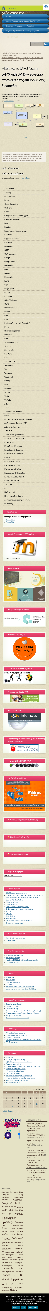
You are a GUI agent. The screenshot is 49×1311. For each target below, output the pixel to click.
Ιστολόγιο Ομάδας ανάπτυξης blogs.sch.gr (20, 1078)
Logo (6, 285)
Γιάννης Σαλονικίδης (13, 1037)
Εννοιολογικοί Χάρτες (12, 461)
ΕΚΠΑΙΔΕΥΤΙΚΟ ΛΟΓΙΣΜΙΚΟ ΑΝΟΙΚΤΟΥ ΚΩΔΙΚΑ (23, 1040)
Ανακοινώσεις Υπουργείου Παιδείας (23, 820)
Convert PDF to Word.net (14, 900)
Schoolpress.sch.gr (12, 342)
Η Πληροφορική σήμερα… (20, 854)
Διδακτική (8, 431)
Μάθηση (7, 488)
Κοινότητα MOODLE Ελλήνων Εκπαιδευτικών (22, 960)
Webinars (8, 373)
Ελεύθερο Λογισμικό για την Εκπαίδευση (20, 987)
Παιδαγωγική (9, 492)
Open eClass (9, 308)
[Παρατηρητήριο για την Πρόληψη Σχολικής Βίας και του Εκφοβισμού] (24, 748)
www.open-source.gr (13, 982)
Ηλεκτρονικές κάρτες (13, 1073)
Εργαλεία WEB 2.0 (11, 481)
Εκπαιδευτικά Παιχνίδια (13, 450)
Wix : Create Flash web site (15, 938)
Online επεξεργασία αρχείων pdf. (17, 907)
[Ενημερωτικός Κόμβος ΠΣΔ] (24, 698)
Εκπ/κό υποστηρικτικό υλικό (15, 1069)
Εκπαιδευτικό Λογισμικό (13, 454)
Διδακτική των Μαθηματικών (15, 438)
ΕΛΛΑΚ (7, 458)
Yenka (6, 396)
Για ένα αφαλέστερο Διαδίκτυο (16, 1035)
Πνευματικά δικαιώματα (13, 496)
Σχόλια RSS (10, 522)
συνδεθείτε (25, 178)
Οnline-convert (11, 940)
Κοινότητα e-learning (13, 958)
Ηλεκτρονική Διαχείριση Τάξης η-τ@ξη (19, 1076)
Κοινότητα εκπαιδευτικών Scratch (17, 1018)
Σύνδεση (12, 8)
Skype (6, 358)
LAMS (40, 154)
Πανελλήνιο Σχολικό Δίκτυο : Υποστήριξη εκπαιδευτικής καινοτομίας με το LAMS (36, 1153)
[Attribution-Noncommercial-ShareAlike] (25, 101)
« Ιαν (5, 1111)
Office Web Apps (10, 300)
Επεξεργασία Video (12, 465)
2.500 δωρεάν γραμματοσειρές (16, 893)
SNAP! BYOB (9, 362)
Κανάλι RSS (10, 520)
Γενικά (7, 415)
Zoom (25, 138)
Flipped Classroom (11, 239)
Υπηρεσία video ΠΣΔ (13, 1082)
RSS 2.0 (15, 158)
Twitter (7, 369)
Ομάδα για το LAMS (13, 962)
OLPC (6, 304)
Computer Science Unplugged (16, 216)
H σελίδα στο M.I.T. (13, 1006)
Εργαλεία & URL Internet (14, 477)
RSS (6, 338)
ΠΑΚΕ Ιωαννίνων (12, 1042)
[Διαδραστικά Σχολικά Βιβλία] (24, 625)
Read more (33, 1307)
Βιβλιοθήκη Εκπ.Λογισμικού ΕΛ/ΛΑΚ (19, 1062)
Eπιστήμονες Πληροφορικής (15, 231)
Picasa (7, 312)
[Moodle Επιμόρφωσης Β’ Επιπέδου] (24, 546)
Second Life (9, 350)
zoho (6, 404)
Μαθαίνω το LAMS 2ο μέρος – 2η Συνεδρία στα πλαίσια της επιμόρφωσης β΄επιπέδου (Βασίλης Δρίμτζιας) (37, 1174)
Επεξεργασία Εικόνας (13, 469)
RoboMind (8, 335)
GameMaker (9, 246)
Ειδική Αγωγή (9, 442)
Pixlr (6, 315)
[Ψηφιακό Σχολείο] (24, 586)
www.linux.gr (10, 980)
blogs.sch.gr (10, 1057)
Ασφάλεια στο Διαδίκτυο (14, 955)
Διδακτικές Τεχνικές (12, 427)
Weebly (7, 381)
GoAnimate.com (10, 254)
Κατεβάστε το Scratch (13, 1015)
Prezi (6, 319)
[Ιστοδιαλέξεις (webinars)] (24, 810)
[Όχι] (46, 1302)
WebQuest (8, 377)
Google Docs (9, 262)
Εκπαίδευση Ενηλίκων (13, 446)
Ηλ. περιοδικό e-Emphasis (15, 1071)
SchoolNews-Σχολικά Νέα (19, 837)
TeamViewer (9, 365)
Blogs (6, 200)
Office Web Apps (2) (13, 904)
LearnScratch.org (12, 1009)
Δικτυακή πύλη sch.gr (13, 1064)
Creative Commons (12, 219)
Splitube (9, 914)
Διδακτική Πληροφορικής (14, 435)
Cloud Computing (11, 204)
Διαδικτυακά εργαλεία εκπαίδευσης (18, 419)
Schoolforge (10, 977)
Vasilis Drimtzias (9, 101)
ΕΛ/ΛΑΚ (9, 984)
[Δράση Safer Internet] (24, 722)
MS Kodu (8, 296)
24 (12, 1106)
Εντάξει (16, 1307)
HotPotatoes (9, 266)
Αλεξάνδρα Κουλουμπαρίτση (16, 1033)
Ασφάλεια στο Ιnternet (13, 412)
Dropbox (7, 227)
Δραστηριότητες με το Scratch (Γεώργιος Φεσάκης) (23, 1011)
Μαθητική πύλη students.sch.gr (17, 1080)
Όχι (24, 1307)
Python (7, 327)
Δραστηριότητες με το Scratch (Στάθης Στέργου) (22, 1013)
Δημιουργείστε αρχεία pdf (14, 923)
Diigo (6, 223)
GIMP (6, 250)
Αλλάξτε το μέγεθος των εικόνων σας (19, 920)
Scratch (7, 346)
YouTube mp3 (10, 918)
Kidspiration (8, 277)
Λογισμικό (8, 484)
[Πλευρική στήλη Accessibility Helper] (46, 7)
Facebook (8, 235)
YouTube (7, 400)
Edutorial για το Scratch (14, 1004)
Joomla (7, 273)
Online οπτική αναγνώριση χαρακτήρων (20, 909)
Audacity (7, 192)
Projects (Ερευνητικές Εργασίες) (17, 323)
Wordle (7, 392)
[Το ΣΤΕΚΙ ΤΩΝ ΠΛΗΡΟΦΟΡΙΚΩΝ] (24, 765)
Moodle (7, 292)
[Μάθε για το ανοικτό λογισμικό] (18, 683)
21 (36, 1104)
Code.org (8, 208)
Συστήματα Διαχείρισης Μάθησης (17, 500)
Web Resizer (10, 916)
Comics (7, 212)
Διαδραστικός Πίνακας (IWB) (15, 423)
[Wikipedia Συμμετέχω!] (24, 649)
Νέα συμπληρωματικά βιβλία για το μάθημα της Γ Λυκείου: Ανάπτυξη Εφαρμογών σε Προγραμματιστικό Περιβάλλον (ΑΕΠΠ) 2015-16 (36, 1130)
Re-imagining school (12, 331)
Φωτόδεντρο (9, 504)
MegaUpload (9, 289)
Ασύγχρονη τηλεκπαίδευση (15, 1060)
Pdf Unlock (10, 911)
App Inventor (9, 189)
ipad (6, 269)
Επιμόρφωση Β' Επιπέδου (14, 473)
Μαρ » (10, 1111)
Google (7, 258)
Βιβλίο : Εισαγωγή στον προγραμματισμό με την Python (35, 1143)
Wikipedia (8, 388)
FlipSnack (8, 242)
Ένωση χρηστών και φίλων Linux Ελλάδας (21, 989)
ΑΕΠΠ (6, 408)
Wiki (6, 385)
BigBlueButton (9, 196)
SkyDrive (8, 354)
